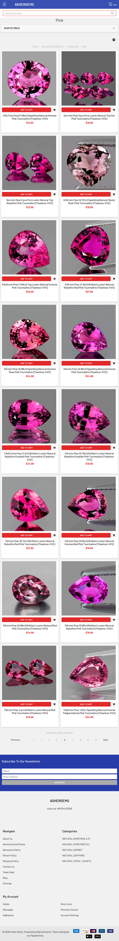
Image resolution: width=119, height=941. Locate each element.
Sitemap (7, 883)
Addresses (8, 915)
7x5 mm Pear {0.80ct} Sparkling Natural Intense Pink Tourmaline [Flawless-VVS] (89, 370)
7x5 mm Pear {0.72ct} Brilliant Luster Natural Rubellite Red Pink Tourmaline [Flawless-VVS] (29, 542)
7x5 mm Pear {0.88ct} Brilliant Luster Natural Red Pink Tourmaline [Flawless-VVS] (30, 627)
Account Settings (70, 915)
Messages (8, 909)
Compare (54, 109)
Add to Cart (26, 110)
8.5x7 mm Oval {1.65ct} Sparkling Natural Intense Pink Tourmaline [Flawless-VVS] (29, 117)
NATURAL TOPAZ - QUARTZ (76, 860)
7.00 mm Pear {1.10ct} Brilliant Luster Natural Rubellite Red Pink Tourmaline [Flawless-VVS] (89, 286)
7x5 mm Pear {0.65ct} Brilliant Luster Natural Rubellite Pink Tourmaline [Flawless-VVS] (89, 627)
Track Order (8, 872)
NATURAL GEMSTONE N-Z (76, 844)
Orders (6, 903)
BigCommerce (43, 931)
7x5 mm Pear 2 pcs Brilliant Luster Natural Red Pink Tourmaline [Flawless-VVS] (29, 711)
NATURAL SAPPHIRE (73, 855)
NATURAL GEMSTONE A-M (76, 838)
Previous (15, 739)
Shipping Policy (11, 860)
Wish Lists (66, 903)
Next (106, 739)
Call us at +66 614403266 (59, 808)
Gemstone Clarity (11, 849)
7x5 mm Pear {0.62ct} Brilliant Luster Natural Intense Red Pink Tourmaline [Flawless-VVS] (89, 542)
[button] (113, 39)
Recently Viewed (69, 909)
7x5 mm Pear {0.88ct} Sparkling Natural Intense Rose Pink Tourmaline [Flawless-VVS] (30, 370)
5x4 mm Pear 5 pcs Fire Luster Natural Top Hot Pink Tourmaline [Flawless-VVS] (89, 117)
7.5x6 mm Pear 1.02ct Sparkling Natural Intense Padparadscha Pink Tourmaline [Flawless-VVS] (89, 711)
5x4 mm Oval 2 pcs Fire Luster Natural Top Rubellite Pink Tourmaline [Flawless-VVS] (30, 201)
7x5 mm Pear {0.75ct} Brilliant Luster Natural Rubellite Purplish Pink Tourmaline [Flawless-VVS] (89, 456)
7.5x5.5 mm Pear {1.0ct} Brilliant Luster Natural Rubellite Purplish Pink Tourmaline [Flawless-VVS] (29, 456)
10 (96, 739)
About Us (7, 838)
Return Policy (10, 855)
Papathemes (36, 935)
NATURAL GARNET (72, 849)
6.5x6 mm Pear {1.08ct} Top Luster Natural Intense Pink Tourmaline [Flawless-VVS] (29, 286)
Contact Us (8, 866)
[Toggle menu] (4, 4)
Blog (5, 877)
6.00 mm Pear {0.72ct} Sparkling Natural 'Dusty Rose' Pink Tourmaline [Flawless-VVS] (89, 201)
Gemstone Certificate (14, 844)
